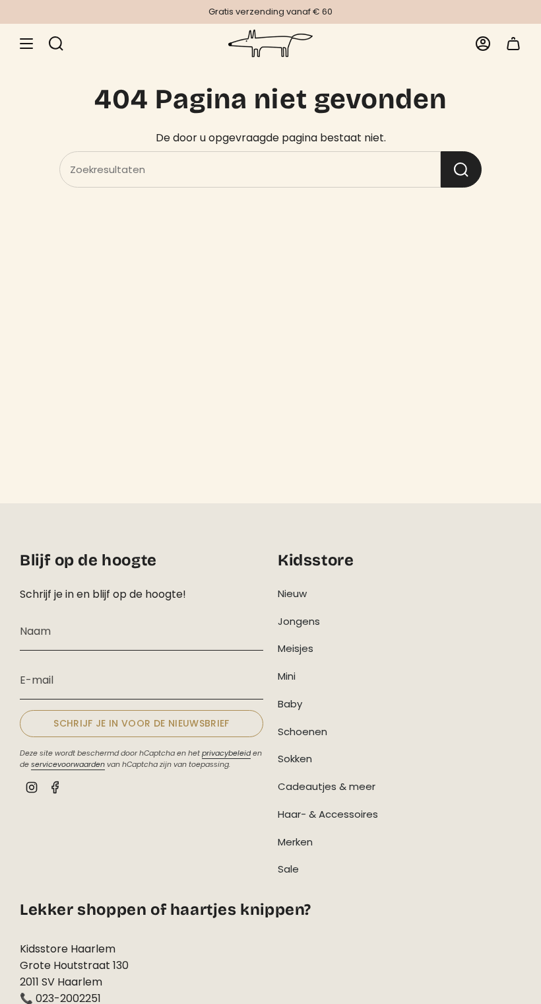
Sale (288, 869)
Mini (287, 676)
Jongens (299, 621)
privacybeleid (226, 753)
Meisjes (295, 648)
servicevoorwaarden (68, 764)
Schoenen (302, 731)
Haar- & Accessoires (328, 814)
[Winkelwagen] (513, 43)
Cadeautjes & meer (326, 786)
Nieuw (292, 593)
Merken (295, 842)
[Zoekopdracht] (461, 169)
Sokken (295, 759)
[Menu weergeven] (26, 43)
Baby (290, 704)
